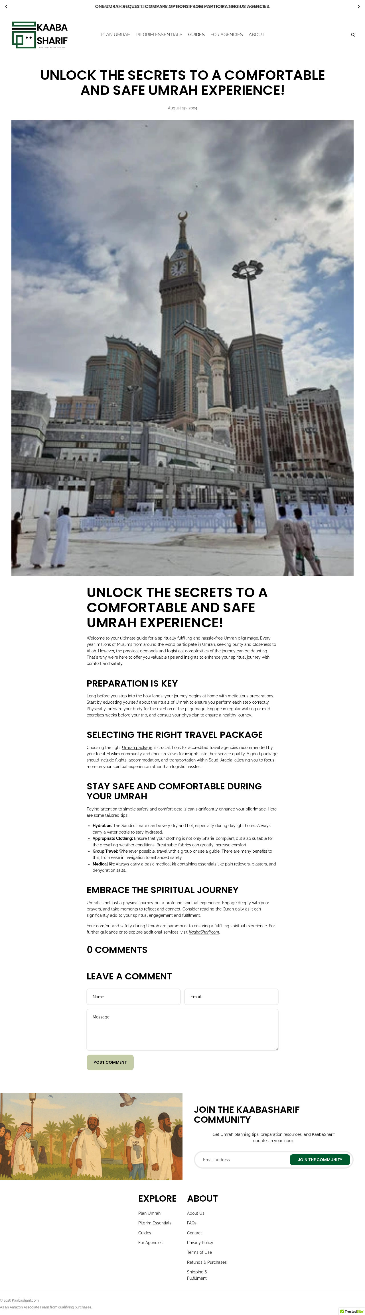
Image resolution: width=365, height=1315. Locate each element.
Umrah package (137, 747)
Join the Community (320, 1160)
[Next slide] (358, 6)
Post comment (110, 1062)
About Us (195, 1213)
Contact (194, 1233)
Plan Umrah (149, 1213)
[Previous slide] (6, 6)
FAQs (191, 1223)
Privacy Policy (200, 1242)
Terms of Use (199, 1252)
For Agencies (150, 1242)
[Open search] (353, 35)
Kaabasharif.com (25, 1300)
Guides (144, 1233)
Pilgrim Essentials (154, 1223)
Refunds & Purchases (207, 1262)
